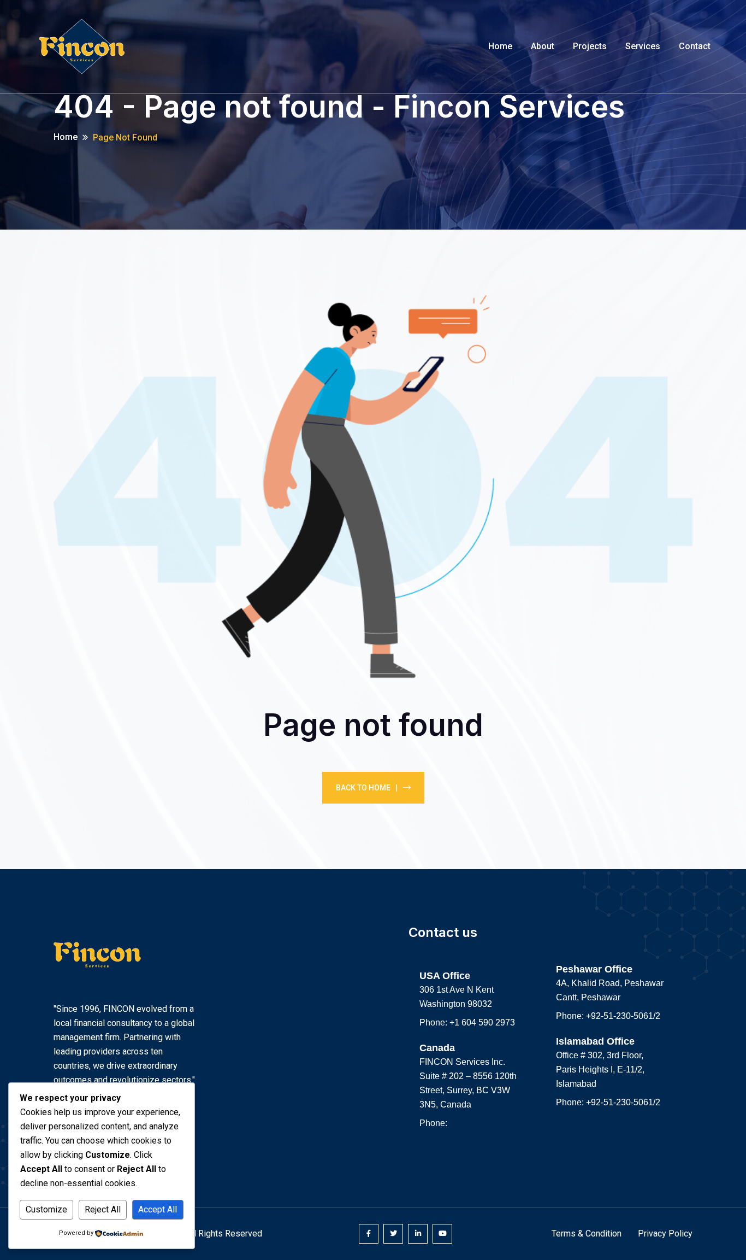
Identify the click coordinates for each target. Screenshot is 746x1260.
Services (642, 46)
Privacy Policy (665, 1233)
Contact (695, 46)
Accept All (157, 1209)
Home (500, 46)
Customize (46, 1209)
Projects (590, 46)
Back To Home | (367, 787)
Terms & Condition (586, 1233)
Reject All (103, 1209)
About (542, 46)
